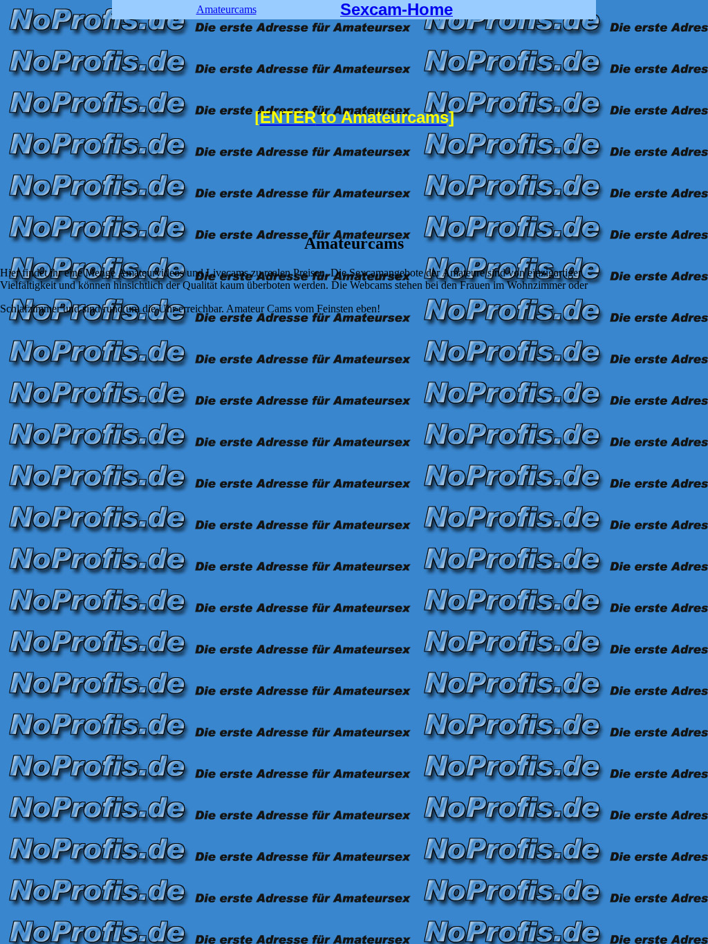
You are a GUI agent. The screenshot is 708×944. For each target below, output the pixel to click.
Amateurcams (226, 9)
